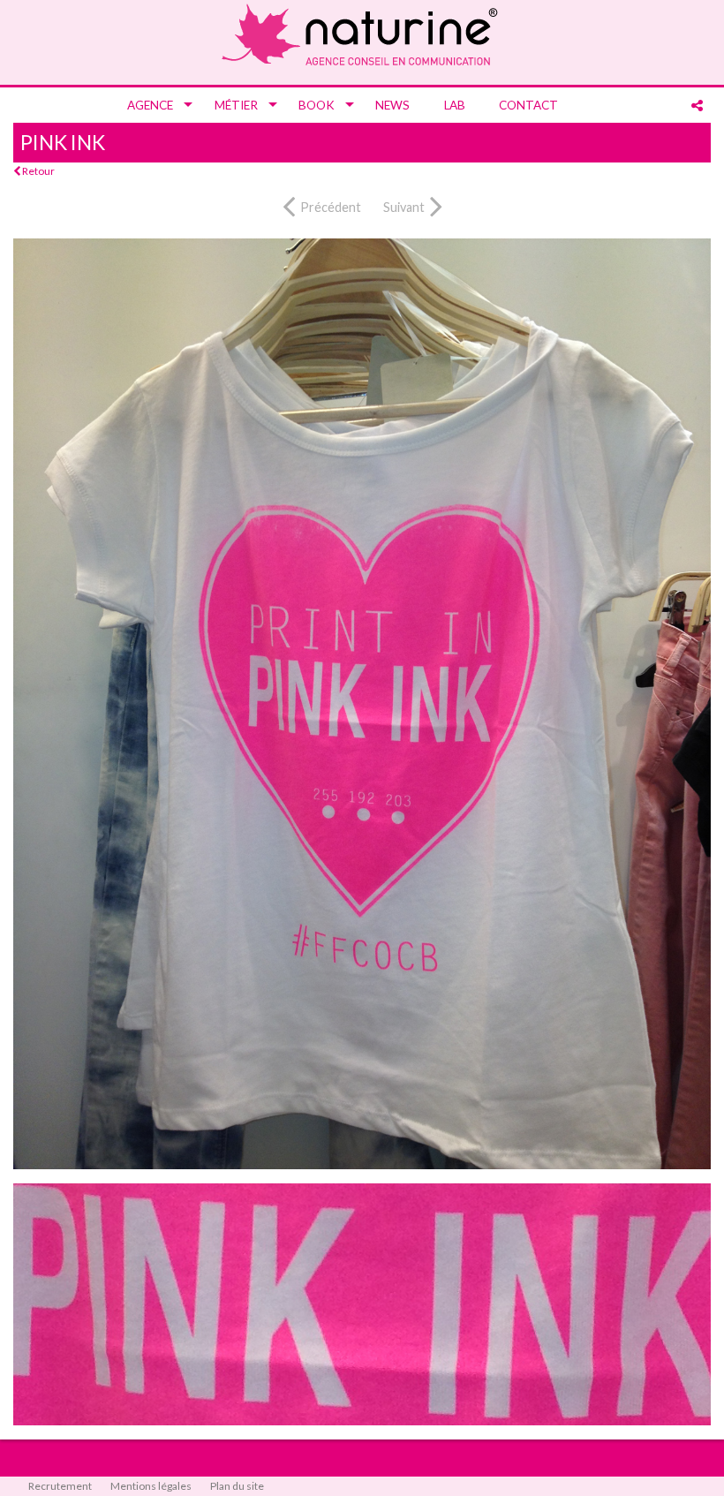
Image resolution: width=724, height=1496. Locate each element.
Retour (37, 171)
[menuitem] (153, 105)
